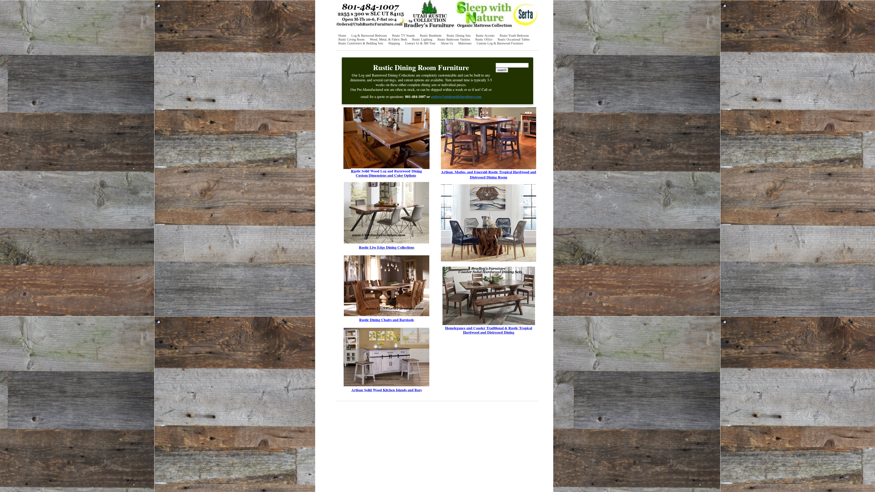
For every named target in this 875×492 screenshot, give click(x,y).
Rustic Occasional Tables (514, 39)
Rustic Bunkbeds (430, 35)
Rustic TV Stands (403, 35)
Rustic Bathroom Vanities (454, 39)
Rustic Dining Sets (459, 35)
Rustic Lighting (422, 39)
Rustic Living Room (351, 39)
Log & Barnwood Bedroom (369, 35)
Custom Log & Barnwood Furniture (500, 43)
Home (342, 35)
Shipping (394, 43)
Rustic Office (483, 39)
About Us (447, 43)
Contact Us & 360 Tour (420, 43)
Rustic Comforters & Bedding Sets (360, 43)
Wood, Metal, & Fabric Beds (388, 39)
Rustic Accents (485, 35)
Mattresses (464, 43)
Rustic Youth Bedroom (514, 35)
